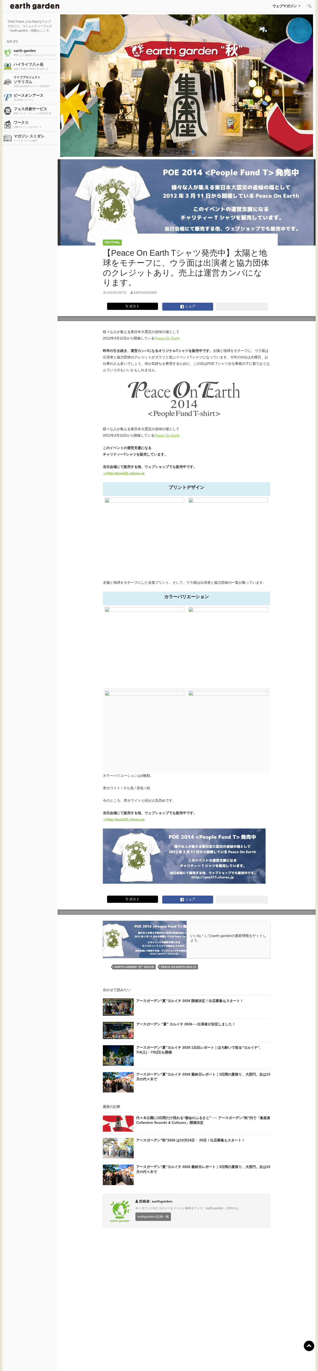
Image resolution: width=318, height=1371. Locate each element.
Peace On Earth (167, 338)
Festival (112, 242)
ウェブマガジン (285, 6)
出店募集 (161, 1361)
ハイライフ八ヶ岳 (31, 66)
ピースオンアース (28, 97)
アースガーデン (35, 6)
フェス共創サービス (32, 111)
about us (61, 1361)
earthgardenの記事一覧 (153, 1216)
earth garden (35, 52)
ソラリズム (32, 81)
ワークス (28, 124)
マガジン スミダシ (29, 138)
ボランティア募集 (261, 1361)
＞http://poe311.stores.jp (124, 473)
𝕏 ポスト (132, 306)
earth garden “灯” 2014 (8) (134, 966)
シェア (190, 306)
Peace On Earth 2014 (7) (178, 966)
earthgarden (145, 292)
